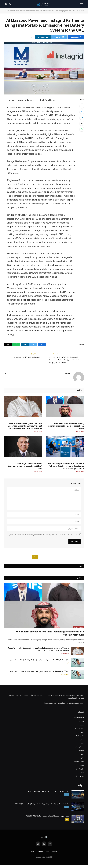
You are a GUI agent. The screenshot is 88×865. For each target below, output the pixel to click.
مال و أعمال (80, 769)
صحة (82, 754)
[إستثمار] (44, 4)
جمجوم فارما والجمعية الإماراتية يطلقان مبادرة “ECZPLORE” (47, 816)
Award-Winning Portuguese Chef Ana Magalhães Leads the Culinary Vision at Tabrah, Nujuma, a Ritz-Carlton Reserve (24, 425)
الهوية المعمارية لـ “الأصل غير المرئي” (27, 357)
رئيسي (82, 739)
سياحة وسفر (79, 747)
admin (67, 373)
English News (80, 420)
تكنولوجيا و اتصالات (65, 674)
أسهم (82, 725)
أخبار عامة (67, 663)
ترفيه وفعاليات (79, 728)
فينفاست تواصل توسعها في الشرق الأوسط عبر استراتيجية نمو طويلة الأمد (42, 803)
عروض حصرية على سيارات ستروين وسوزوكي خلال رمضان (48, 791)
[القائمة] (81, 4)
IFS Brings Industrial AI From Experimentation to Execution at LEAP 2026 (25, 465)
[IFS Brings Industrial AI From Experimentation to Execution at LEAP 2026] (23, 446)
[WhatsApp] (82, 129)
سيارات (81, 750)
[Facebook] (82, 106)
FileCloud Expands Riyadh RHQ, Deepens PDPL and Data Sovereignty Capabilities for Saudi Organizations (66, 465)
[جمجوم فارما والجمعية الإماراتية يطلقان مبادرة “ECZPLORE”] (78, 819)
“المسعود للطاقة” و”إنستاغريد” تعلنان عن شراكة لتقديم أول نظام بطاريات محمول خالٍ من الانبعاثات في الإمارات (63, 359)
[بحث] (6, 4)
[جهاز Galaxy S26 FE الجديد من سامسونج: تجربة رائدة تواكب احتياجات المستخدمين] (77, 662)
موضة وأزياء (80, 776)
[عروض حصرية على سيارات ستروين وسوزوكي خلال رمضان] (78, 794)
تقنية (82, 732)
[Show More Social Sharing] (32, 37)
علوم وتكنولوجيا (79, 761)
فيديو (82, 765)
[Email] (82, 123)
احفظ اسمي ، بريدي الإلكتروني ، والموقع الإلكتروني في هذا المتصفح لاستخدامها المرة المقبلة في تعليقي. (43, 534)
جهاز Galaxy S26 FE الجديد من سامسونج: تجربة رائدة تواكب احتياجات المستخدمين (39, 660)
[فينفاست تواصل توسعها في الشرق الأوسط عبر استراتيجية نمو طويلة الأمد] (78, 806)
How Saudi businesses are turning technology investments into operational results (66, 425)
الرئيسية (54, 851)
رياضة (82, 743)
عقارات (81, 758)
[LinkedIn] (82, 117)
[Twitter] (82, 111)
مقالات (81, 772)
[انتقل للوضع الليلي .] (9, 4)
